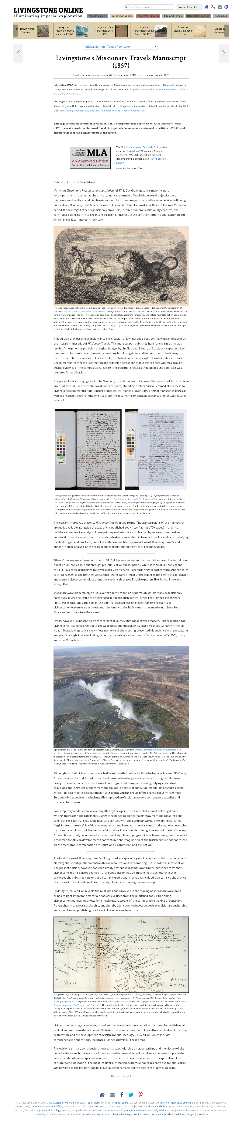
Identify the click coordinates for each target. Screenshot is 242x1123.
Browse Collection (188, 7)
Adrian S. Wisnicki (64, 1102)
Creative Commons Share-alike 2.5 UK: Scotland (84, 311)
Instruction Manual (153, 1114)
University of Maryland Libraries (153, 1106)
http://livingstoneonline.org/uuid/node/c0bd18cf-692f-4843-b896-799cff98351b (102, 110)
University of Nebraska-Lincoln (173, 1102)
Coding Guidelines (175, 1114)
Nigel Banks (121, 1102)
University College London (55, 1110)
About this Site (97, 15)
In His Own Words (122, 15)
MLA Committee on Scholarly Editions (142, 147)
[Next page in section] (224, 53)
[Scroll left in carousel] (15, 31)
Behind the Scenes (198, 15)
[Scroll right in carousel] (226, 31)
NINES (40, 1114)
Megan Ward (93, 1102)
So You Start (98, 1106)
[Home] (48, 13)
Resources (221, 15)
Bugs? (191, 1114)
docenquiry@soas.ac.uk (65, 1001)
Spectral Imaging (148, 15)
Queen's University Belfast (47, 1106)
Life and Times (173, 15)
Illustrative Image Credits (127, 1114)
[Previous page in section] (18, 53)
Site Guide (202, 1114)
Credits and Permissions (97, 1114)
